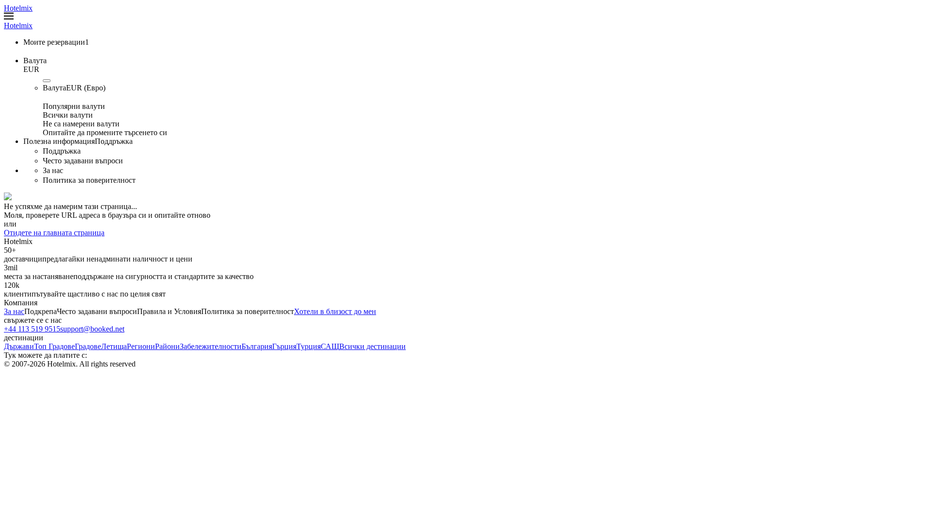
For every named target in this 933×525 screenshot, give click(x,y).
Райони (167, 346)
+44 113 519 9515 (32, 329)
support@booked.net (92, 329)
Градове (88, 346)
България (257, 346)
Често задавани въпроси (97, 311)
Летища (114, 346)
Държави (19, 346)
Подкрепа (40, 311)
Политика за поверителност (247, 311)
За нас (14, 311)
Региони (141, 346)
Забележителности (211, 346)
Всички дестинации (372, 346)
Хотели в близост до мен (335, 311)
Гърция (284, 346)
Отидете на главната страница (54, 232)
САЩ (330, 346)
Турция (308, 346)
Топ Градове (54, 346)
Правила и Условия (169, 311)
